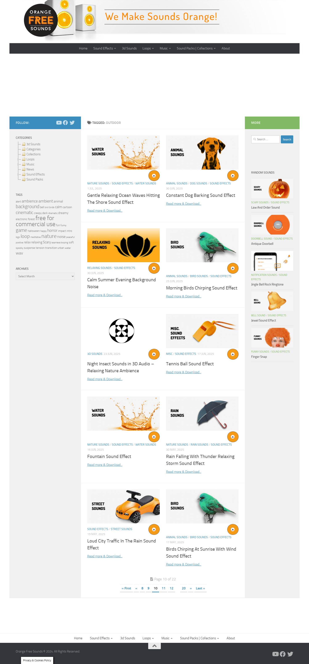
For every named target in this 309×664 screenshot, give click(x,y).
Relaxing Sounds (99, 268)
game (21, 230)
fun (58, 225)
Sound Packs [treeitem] (34, 179)
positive (19, 242)
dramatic (53, 213)
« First (126, 588)
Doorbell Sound (261, 238)
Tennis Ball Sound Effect (190, 364)
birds (51, 207)
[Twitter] (72, 122)
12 (171, 588)
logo (18, 237)
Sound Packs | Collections (195, 48)
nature (49, 236)
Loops (147, 48)
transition (51, 248)
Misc (169, 354)
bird (47, 207)
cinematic (24, 212)
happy (43, 231)
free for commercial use (35, 221)
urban (61, 247)
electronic (21, 219)
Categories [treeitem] (33, 149)
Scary (47, 242)
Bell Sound (258, 315)
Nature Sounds (98, 183)
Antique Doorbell (262, 244)
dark (45, 213)
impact (62, 230)
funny (63, 225)
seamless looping (60, 242)
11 (163, 588)
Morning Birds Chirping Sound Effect (201, 288)
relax (27, 242)
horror (52, 230)
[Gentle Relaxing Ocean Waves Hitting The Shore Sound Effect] (123, 152)
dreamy (63, 213)
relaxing (36, 242)
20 (184, 588)
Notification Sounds (264, 275)
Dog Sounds (198, 183)
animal (58, 201)
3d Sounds (129, 48)
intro (69, 230)
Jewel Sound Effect (263, 320)
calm (58, 207)
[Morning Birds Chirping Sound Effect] (202, 245)
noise (61, 237)
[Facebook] (65, 122)
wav (19, 252)
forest (31, 219)
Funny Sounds (260, 351)
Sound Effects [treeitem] (35, 174)
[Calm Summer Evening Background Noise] (123, 245)
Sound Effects (103, 48)
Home (83, 48)
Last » (200, 588)
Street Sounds (121, 529)
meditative (35, 237)
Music (164, 48)
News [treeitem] (30, 169)
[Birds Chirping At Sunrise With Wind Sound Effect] (202, 506)
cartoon (67, 207)
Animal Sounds (177, 183)
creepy (38, 213)
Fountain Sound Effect (109, 456)
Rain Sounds (199, 444)
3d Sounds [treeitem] (33, 144)
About (226, 48)
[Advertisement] (154, 85)
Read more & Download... (104, 211)
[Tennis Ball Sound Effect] (202, 331)
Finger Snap (259, 357)
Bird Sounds (199, 276)
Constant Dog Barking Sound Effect (200, 195)
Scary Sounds (260, 202)
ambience (30, 201)
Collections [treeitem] (33, 154)
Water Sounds (145, 183)
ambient (45, 201)
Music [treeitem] (30, 164)
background (27, 206)
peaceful (70, 237)
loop (25, 236)
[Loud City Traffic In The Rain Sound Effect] (123, 506)
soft (71, 242)
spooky (19, 247)
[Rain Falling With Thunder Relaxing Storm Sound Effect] (202, 414)
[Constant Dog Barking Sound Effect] (202, 152)
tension (40, 247)
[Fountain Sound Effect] (123, 414)
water (68, 247)
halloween (34, 230)
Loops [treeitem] (30, 159)
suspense (29, 247)
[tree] (45, 162)
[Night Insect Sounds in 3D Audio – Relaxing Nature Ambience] (123, 331)
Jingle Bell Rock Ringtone (267, 284)
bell (42, 207)
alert (18, 201)
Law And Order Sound (265, 207)
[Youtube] (58, 122)
